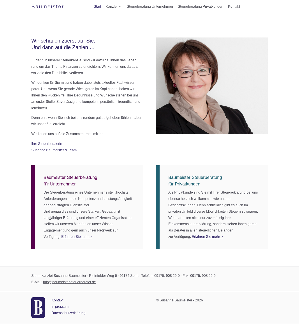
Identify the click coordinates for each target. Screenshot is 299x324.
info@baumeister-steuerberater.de (69, 282)
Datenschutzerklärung (68, 313)
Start (97, 6)
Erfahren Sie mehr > (76, 237)
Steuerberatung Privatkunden (200, 6)
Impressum (60, 306)
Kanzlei (112, 6)
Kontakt (234, 6)
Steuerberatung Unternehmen (150, 6)
